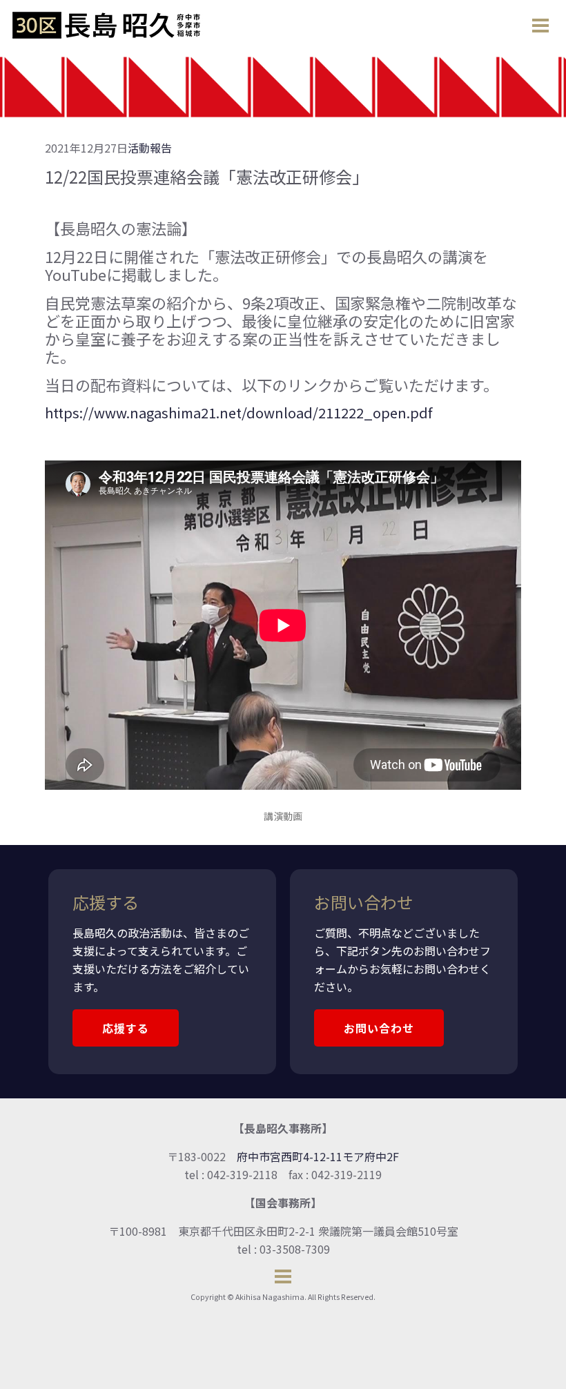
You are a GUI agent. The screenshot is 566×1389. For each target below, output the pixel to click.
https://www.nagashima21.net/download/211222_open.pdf (238, 412)
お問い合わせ (379, 1028)
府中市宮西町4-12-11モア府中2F (318, 1156)
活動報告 (150, 147)
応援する (125, 1028)
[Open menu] (540, 25)
